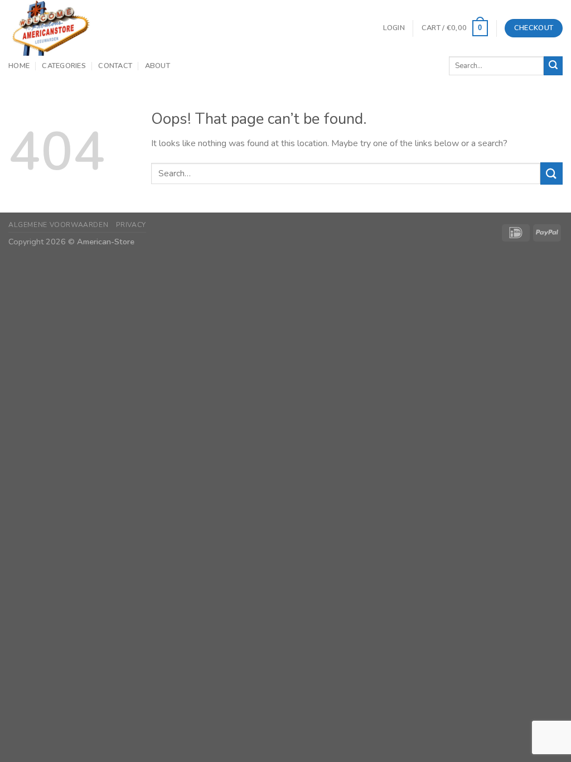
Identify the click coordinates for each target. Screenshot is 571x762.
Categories (64, 66)
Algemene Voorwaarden (58, 224)
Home (19, 66)
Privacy (131, 224)
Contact (115, 66)
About (157, 66)
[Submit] (553, 65)
